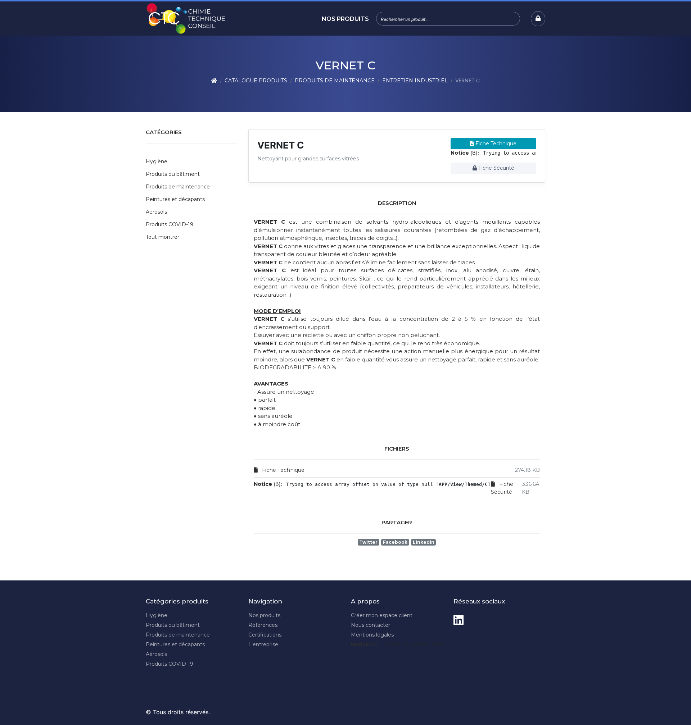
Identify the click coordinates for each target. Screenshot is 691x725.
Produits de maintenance (335, 80)
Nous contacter (370, 625)
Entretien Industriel (415, 80)
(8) (464, 153)
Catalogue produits (256, 80)
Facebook (395, 542)
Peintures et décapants (175, 199)
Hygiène (156, 161)
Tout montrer (162, 237)
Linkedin (423, 542)
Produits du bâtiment (173, 174)
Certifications (264, 634)
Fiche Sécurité (495, 168)
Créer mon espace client (381, 615)
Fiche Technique (495, 143)
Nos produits (345, 18)
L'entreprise (263, 644)
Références (262, 625)
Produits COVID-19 (169, 224)
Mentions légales (372, 634)
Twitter (368, 542)
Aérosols (156, 212)
